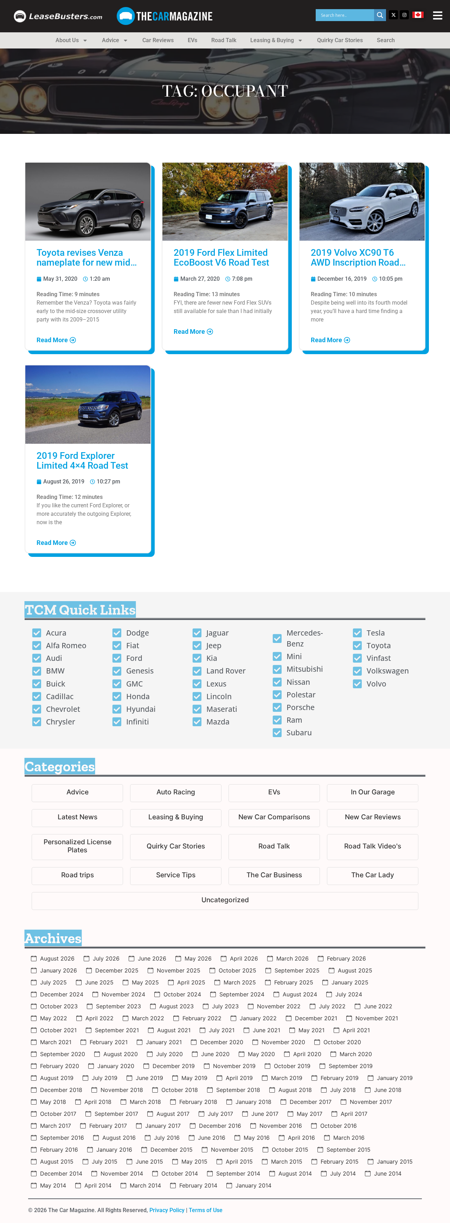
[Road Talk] (274, 847)
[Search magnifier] (380, 15)
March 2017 (55, 1125)
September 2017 (116, 1113)
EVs (192, 40)
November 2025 (178, 970)
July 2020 (169, 1054)
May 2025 (145, 982)
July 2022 (332, 1006)
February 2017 (108, 1125)
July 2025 (53, 982)
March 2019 (286, 1077)
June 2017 (264, 1113)
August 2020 (120, 1054)
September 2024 (241, 994)
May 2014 (53, 1185)
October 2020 (342, 1042)
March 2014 (145, 1185)
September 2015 (349, 1149)
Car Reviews (158, 40)
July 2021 (221, 1030)
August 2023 (176, 1006)
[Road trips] (77, 876)
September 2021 (117, 1030)
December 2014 (61, 1173)
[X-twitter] (393, 14)
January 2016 (114, 1149)
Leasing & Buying (272, 40)
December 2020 (221, 1042)
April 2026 (244, 958)
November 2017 (371, 1101)
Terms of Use (206, 1210)
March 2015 (286, 1161)
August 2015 (56, 1161)
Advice (110, 40)
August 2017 (172, 1113)
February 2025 (293, 982)
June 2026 (152, 958)
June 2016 (211, 1137)
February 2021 (109, 1042)
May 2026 (198, 958)
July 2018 (343, 1089)
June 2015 (149, 1161)
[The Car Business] (274, 876)
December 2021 (316, 1018)
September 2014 (238, 1173)
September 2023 (118, 1006)
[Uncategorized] (225, 901)
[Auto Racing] (175, 793)
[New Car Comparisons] (274, 818)
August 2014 (295, 1173)
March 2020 (356, 1054)
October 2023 (59, 1006)
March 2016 (349, 1137)
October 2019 (292, 1065)
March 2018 (145, 1101)
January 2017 (163, 1125)
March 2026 (292, 958)
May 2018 (53, 1101)
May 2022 (53, 1018)
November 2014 (122, 1173)
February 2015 (340, 1161)
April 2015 (239, 1161)
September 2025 (297, 970)
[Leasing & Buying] (175, 818)
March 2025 (240, 982)
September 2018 (238, 1089)
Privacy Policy (167, 1210)
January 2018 (253, 1101)
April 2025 (191, 982)
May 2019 (194, 1077)
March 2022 (148, 1018)
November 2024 (123, 994)
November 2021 (376, 1018)
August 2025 (355, 970)
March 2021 (55, 1042)
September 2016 (62, 1137)
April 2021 (356, 1030)
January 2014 (253, 1185)
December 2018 (61, 1089)
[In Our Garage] (372, 793)
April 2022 (99, 1018)
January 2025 (350, 982)
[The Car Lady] (372, 876)
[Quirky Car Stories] (175, 847)
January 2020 (115, 1065)
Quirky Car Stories (340, 40)
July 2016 (167, 1137)
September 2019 (351, 1065)
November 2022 (279, 1006)
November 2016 (280, 1125)
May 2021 (311, 1030)
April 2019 (239, 1077)
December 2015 (171, 1149)
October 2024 (182, 994)
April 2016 (301, 1137)
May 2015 (194, 1161)
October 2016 (338, 1125)
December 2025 (117, 970)
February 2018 (198, 1101)
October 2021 (58, 1030)
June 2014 (387, 1173)
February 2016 (59, 1149)
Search (386, 40)
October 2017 (58, 1113)
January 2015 (395, 1161)
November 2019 (234, 1065)
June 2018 (387, 1089)
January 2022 (258, 1018)
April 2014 (97, 1185)
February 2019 (340, 1077)
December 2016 (220, 1125)
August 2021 (174, 1030)
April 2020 (307, 1054)
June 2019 (149, 1077)
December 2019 (174, 1065)
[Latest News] (77, 818)
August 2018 (295, 1089)
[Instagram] (404, 14)
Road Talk (223, 40)
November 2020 (283, 1042)
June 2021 (266, 1030)
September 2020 (62, 1054)
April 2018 (97, 1101)
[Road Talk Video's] (372, 847)
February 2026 (346, 958)
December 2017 (311, 1101)
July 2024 (348, 994)
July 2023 (225, 1006)
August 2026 (57, 958)
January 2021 (164, 1042)
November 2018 (122, 1089)
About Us (67, 40)
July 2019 (104, 1077)
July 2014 (343, 1173)
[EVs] (274, 793)
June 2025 (99, 982)
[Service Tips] (175, 876)
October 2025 (237, 970)
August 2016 (119, 1137)
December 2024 (61, 994)
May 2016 (257, 1137)
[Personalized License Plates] (77, 847)
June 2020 (215, 1054)
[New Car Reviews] (372, 818)
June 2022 (378, 1006)
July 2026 (106, 958)
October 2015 (290, 1149)
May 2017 (309, 1113)
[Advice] (77, 793)
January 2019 (395, 1077)
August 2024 (300, 994)
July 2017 (220, 1113)
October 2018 (179, 1089)
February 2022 (201, 1018)
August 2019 (56, 1077)
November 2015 (232, 1149)
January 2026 (58, 970)
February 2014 (198, 1185)
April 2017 (354, 1113)
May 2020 (261, 1054)
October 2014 (179, 1173)
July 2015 (104, 1161)
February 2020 (59, 1065)
